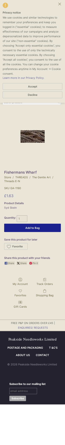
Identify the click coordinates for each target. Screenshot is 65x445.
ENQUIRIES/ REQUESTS (33, 327)
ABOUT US (23, 355)
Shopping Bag (45, 295)
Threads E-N (12, 181)
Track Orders (44, 284)
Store (7, 177)
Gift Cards (20, 306)
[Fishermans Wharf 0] (32, 136)
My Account (20, 284)
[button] (16, 246)
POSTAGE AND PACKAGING (25, 347)
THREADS (21, 177)
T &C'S (53, 347)
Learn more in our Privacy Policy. (23, 77)
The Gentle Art (41, 177)
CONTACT (42, 355)
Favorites (20, 295)
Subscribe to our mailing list (27, 384)
